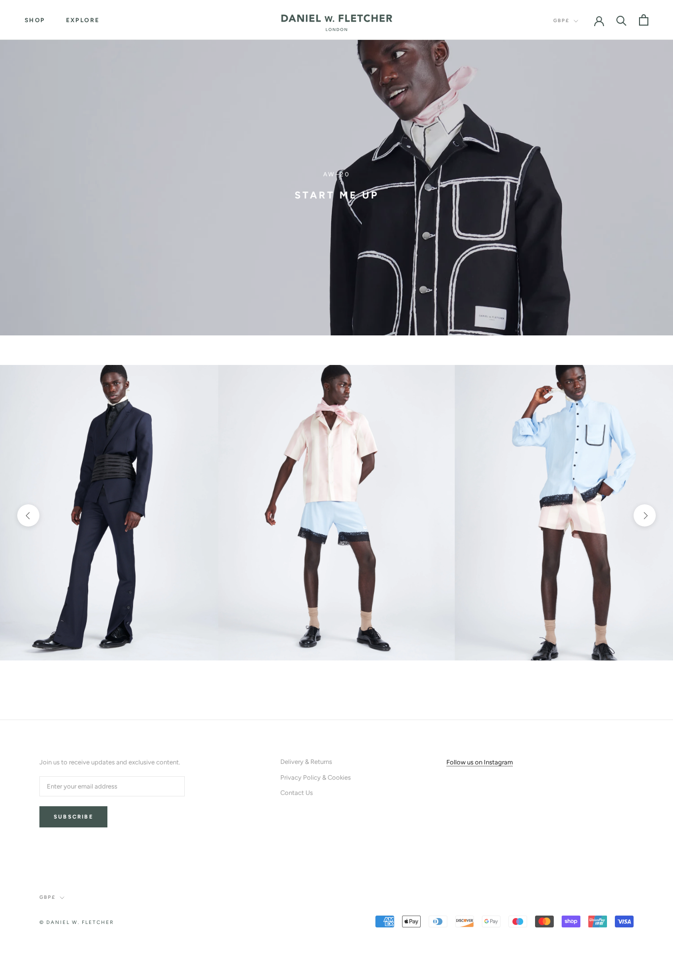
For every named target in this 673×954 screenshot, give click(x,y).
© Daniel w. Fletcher (76, 922)
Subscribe (73, 817)
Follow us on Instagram (479, 762)
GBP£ (561, 20)
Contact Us (296, 792)
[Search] (621, 20)
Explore (83, 20)
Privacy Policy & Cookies (315, 777)
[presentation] (28, 515)
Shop (35, 20)
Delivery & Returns (306, 761)
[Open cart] (643, 20)
